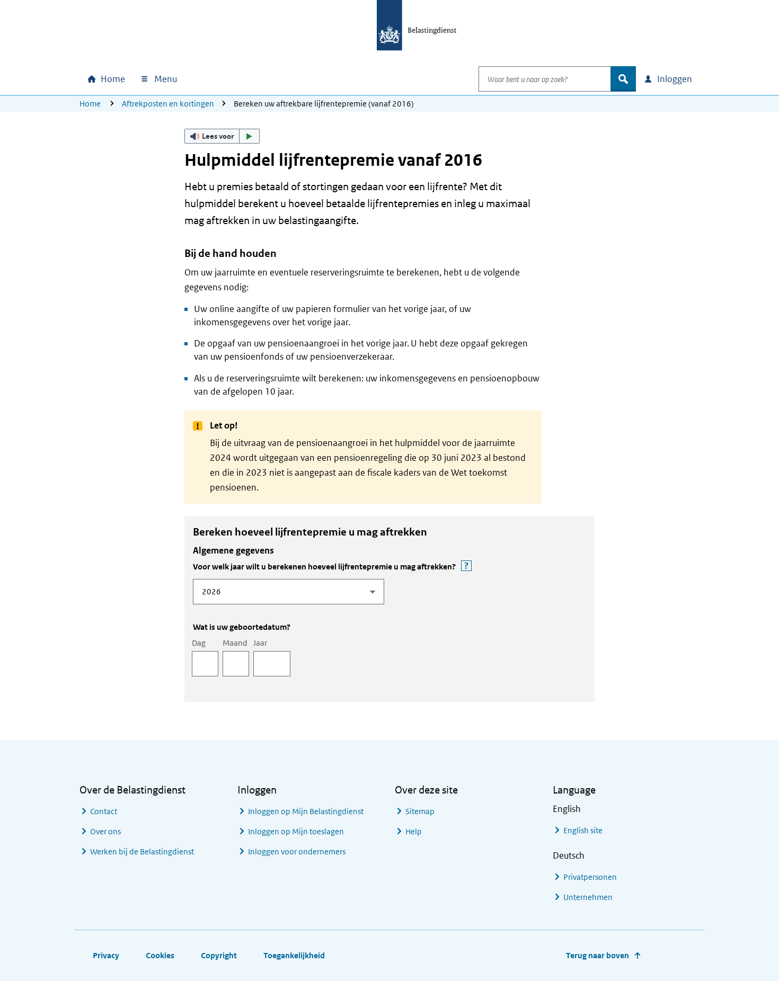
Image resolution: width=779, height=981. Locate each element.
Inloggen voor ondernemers (297, 851)
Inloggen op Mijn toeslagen (296, 831)
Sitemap (420, 811)
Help (413, 831)
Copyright (219, 955)
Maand (235, 643)
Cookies (160, 955)
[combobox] (545, 79)
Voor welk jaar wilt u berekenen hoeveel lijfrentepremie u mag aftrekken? (374, 566)
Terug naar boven (597, 955)
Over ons (105, 831)
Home (90, 104)
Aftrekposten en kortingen (168, 104)
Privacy (106, 955)
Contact (103, 811)
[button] (222, 136)
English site (583, 830)
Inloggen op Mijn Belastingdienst (306, 811)
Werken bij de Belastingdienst (142, 851)
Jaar (260, 643)
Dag (199, 643)
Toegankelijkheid (294, 955)
